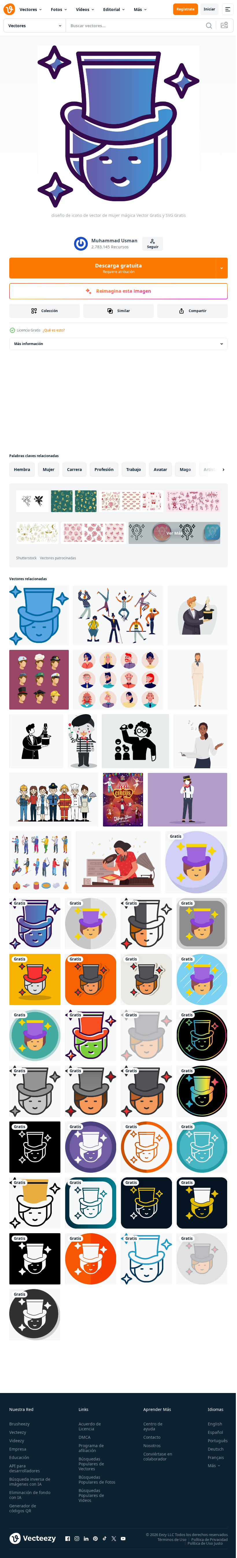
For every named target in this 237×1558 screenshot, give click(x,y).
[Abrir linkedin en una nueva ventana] (86, 1538)
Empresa (17, 1449)
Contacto (149, 1437)
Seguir (152, 246)
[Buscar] (208, 25)
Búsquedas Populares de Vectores (90, 1463)
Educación (19, 1457)
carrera (74, 469)
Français (211, 1457)
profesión (104, 469)
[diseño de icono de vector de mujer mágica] (39, 615)
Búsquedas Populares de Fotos (90, 1482)
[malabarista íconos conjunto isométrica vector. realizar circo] (40, 862)
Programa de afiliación (90, 1448)
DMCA (83, 1437)
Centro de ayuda (150, 1426)
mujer (48, 469)
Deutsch (211, 1449)
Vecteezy (17, 1432)
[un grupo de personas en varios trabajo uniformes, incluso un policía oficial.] (53, 799)
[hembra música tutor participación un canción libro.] (200, 741)
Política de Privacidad (205, 1539)
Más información (28, 343)
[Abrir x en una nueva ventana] (114, 1538)
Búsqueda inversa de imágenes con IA (28, 1481)
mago (185, 469)
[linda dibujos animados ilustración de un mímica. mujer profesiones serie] (82, 741)
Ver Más (62, 550)
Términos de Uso (167, 1539)
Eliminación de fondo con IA (23, 1495)
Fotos (56, 9)
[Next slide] (214, 469)
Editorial (111, 9)
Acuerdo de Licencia (88, 1426)
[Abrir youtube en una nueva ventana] (123, 1538)
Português (213, 1440)
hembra (22, 469)
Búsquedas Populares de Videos (90, 1500)
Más (138, 9)
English (210, 1424)
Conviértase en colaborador (155, 1456)
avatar (160, 469)
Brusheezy (19, 1424)
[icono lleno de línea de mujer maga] (146, 1091)
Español (211, 1432)
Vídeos (82, 9)
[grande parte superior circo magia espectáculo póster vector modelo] (123, 799)
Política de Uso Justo (201, 1543)
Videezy (16, 1440)
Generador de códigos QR (22, 1508)
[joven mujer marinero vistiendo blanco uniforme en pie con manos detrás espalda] (197, 680)
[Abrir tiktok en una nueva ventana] (104, 1538)
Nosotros (149, 1445)
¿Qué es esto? (54, 330)
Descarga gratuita (118, 268)
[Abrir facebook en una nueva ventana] (67, 1538)
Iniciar (209, 9)
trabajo (133, 469)
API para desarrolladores (24, 1468)
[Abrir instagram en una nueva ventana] (77, 1538)
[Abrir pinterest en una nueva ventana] (95, 1538)
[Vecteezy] (9, 9)
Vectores (28, 9)
